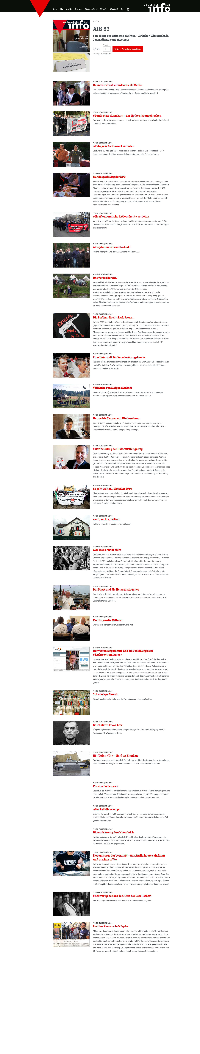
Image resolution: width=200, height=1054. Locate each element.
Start (55, 9)
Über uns (78, 9)
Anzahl (105, 45)
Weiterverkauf (91, 9)
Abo (61, 9)
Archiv (69, 9)
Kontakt (103, 9)
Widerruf (114, 9)
